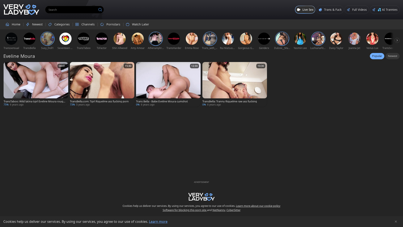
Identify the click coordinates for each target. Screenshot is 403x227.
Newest (392, 56)
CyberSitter (233, 210)
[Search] (100, 9)
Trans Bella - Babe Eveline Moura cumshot (162, 101)
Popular (377, 56)
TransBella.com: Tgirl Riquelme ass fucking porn (99, 101)
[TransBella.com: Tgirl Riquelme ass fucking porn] (102, 84)
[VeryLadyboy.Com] (21, 9)
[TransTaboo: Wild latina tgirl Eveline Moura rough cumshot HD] (36, 84)
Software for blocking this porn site (185, 210)
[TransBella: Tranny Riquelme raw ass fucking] (234, 84)
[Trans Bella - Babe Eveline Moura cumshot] (168, 84)
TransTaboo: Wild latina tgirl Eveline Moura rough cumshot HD (34, 101)
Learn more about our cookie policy (258, 206)
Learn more (158, 221)
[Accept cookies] (396, 221)
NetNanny (218, 210)
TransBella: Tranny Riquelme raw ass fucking (229, 101)
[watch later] (8, 67)
